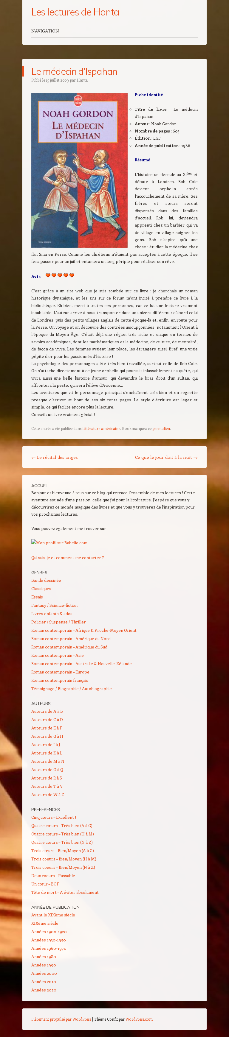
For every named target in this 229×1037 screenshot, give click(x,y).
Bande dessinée (46, 580)
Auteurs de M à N (47, 761)
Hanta (82, 79)
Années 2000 (44, 973)
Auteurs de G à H (47, 736)
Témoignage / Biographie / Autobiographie (71, 688)
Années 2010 (43, 981)
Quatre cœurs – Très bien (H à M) (62, 834)
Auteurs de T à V (47, 786)
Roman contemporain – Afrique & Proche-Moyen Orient (84, 630)
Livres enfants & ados (51, 613)
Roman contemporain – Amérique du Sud (69, 647)
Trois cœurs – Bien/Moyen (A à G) (62, 850)
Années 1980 (43, 956)
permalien (161, 428)
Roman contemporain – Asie (57, 655)
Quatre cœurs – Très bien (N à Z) (62, 842)
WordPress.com (139, 1019)
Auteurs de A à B (47, 711)
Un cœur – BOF (45, 884)
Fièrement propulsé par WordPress (61, 1019)
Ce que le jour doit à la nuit (166, 457)
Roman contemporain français (59, 680)
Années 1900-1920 (49, 931)
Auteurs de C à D (47, 719)
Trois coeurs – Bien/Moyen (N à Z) (63, 867)
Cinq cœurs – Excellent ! (53, 817)
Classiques (41, 588)
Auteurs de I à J (45, 744)
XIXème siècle (44, 923)
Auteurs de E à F (46, 728)
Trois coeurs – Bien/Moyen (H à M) (63, 859)
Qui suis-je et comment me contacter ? (67, 557)
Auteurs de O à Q (47, 769)
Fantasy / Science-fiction (54, 605)
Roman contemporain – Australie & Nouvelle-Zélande (81, 663)
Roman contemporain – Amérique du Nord (71, 638)
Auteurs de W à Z (47, 794)
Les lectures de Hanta (75, 12)
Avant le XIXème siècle (53, 915)
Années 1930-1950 (48, 940)
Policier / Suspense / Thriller (58, 622)
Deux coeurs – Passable (53, 875)
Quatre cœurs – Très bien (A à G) (61, 825)
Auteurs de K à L (46, 753)
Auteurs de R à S (46, 778)
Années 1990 (43, 965)
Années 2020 (43, 990)
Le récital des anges (54, 457)
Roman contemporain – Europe (60, 672)
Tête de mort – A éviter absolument (65, 892)
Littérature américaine (101, 428)
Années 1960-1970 (48, 948)
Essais (37, 597)
